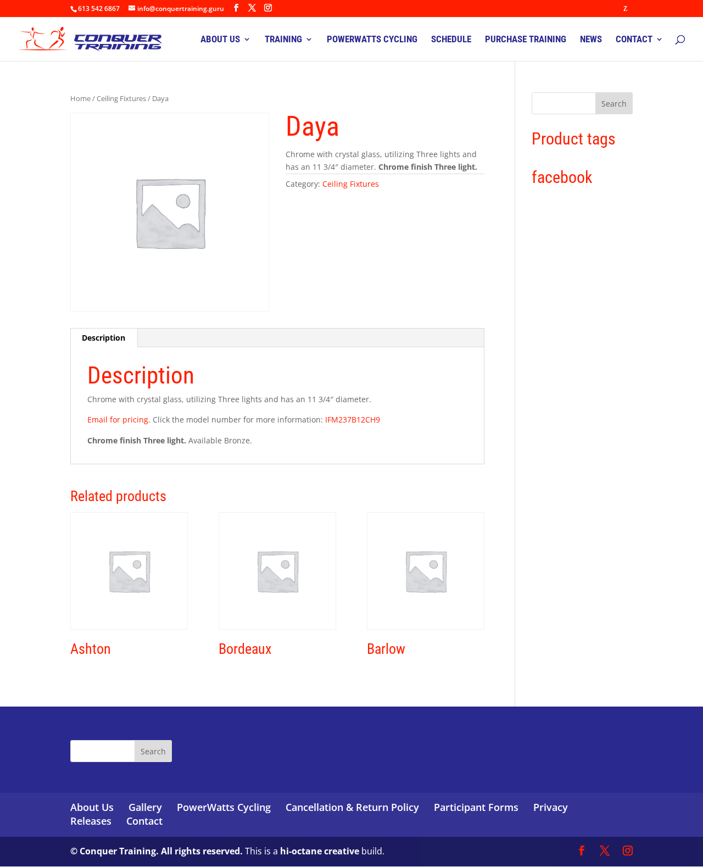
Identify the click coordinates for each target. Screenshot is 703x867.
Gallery (145, 807)
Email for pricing (117, 419)
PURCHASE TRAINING (525, 40)
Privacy (550, 807)
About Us (92, 807)
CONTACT (634, 40)
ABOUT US (220, 40)
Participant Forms (476, 807)
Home (80, 98)
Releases (90, 820)
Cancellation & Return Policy (352, 807)
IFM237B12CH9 (352, 419)
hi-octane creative (319, 851)
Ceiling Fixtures (121, 98)
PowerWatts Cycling (224, 807)
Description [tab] (103, 337)
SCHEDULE (451, 40)
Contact (144, 820)
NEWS (591, 40)
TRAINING (283, 40)
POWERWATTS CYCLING (372, 40)
